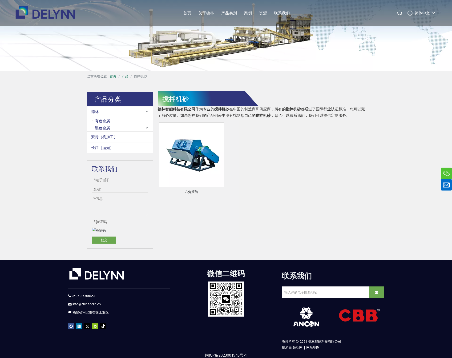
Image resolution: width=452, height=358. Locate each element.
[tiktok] (103, 326)
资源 (263, 13)
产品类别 (229, 13)
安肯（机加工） (104, 136)
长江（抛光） (102, 147)
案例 (248, 13)
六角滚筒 (191, 191)
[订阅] (376, 292)
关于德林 (206, 13)
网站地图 (312, 347)
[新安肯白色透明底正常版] (306, 317)
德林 (95, 111)
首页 (187, 13)
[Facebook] (71, 326)
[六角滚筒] (191, 154)
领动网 (298, 347)
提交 (104, 240)
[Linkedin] (79, 326)
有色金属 (102, 120)
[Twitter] (87, 326)
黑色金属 (102, 127)
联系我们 (282, 13)
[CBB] (359, 316)
